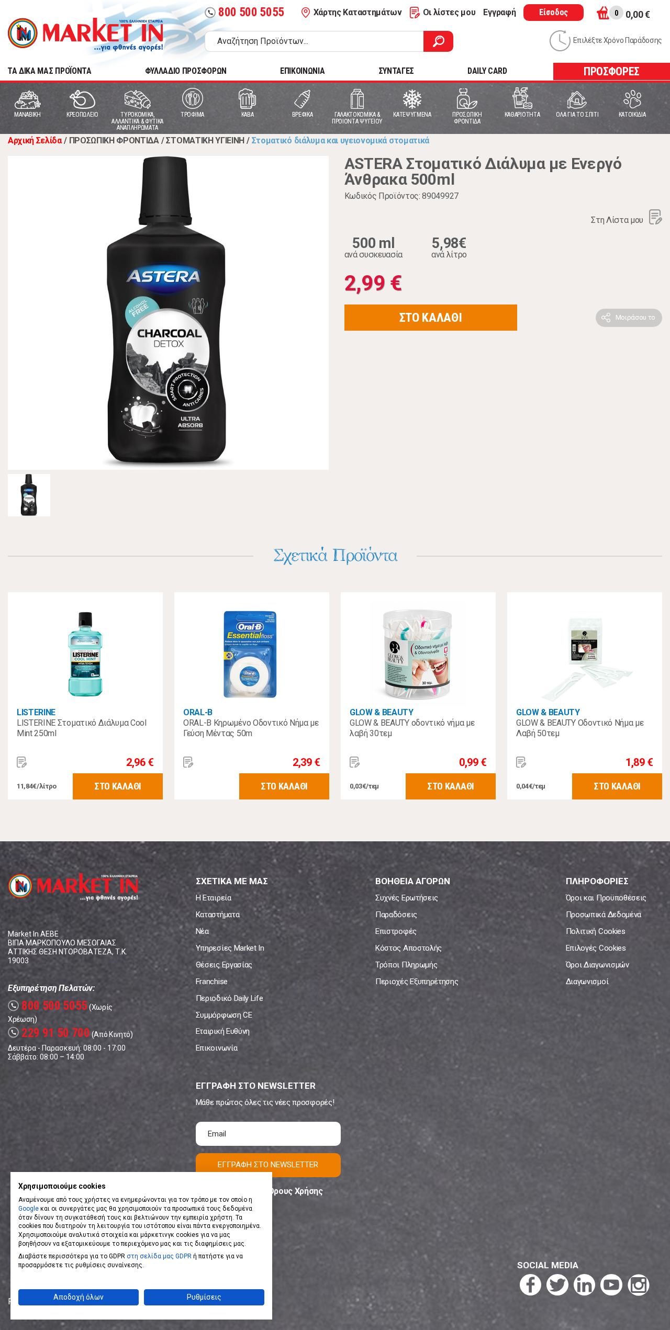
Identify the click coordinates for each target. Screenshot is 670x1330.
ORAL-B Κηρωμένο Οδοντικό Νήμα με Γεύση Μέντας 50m (251, 728)
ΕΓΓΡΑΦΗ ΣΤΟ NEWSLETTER (268, 1164)
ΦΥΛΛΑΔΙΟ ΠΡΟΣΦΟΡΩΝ (186, 71)
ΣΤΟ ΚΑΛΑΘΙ (430, 317)
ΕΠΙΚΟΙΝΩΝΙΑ (302, 71)
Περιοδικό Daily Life (229, 998)
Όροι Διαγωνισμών (597, 965)
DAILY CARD (487, 71)
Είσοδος (553, 12)
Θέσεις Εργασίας (224, 965)
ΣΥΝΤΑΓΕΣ (396, 71)
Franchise (212, 981)
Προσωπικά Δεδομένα (603, 914)
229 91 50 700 (50, 1033)
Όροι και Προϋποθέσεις (606, 898)
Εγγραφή (499, 12)
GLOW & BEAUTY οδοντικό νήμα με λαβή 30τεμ (412, 728)
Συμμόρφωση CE (224, 1015)
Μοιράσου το (635, 317)
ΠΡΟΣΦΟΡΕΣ (612, 71)
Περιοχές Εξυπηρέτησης (416, 981)
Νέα (202, 931)
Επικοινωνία (216, 1048)
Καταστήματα (217, 914)
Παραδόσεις (396, 914)
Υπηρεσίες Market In (230, 948)
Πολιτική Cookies (596, 931)
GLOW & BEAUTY (382, 712)
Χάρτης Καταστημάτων (358, 12)
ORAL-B (198, 712)
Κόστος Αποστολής (408, 948)
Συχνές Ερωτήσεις (406, 898)
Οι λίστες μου (449, 12)
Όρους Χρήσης (295, 1191)
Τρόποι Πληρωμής (406, 965)
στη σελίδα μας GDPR (159, 1256)
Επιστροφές (396, 931)
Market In (85, 34)
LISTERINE (36, 712)
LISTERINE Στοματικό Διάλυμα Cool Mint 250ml (82, 728)
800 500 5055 (245, 12)
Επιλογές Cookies (596, 948)
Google (28, 1208)
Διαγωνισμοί (587, 981)
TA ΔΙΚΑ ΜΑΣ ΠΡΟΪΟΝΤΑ (49, 71)
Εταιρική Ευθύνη (223, 1031)
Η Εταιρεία (213, 898)
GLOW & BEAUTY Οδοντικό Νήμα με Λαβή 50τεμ (579, 728)
